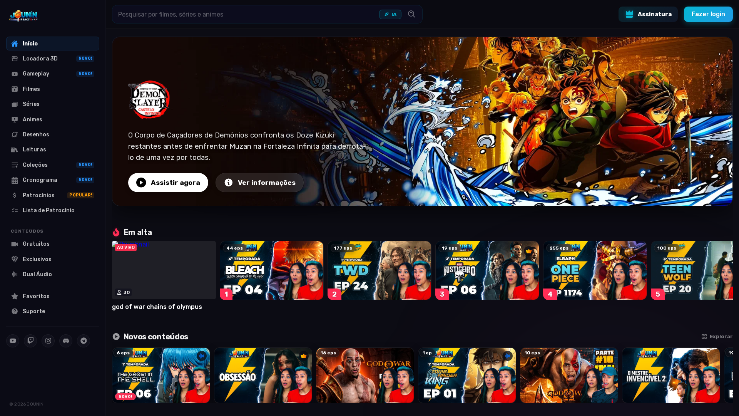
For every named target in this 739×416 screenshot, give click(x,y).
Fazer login (708, 14)
